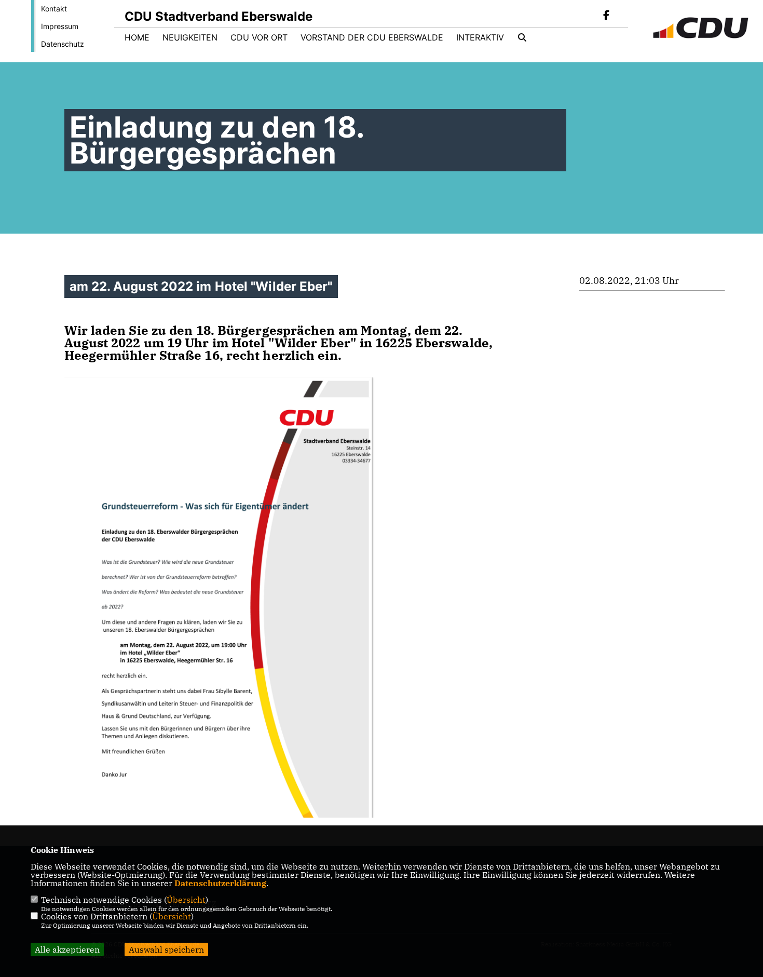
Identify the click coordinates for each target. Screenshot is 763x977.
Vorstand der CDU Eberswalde (372, 37)
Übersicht (186, 899)
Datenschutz (62, 43)
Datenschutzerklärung (220, 883)
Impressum (59, 26)
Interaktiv (480, 37)
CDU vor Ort (259, 37)
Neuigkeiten (189, 37)
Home (137, 37)
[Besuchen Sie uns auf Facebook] (606, 16)
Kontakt (54, 8)
